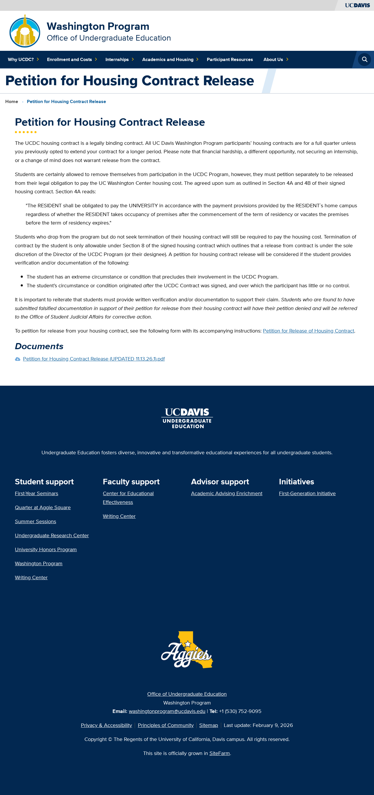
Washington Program (98, 26)
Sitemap (208, 725)
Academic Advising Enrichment (226, 493)
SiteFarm (219, 753)
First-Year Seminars (36, 493)
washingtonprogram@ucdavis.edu (167, 711)
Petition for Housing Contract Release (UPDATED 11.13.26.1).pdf (94, 359)
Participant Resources (230, 59)
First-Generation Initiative (307, 493)
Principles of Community (166, 725)
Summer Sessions (35, 521)
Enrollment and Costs (69, 59)
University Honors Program (46, 549)
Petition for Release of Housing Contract (308, 331)
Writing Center (31, 577)
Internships (117, 59)
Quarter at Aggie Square (43, 507)
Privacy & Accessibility (106, 725)
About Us (273, 59)
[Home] (25, 30)
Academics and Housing (167, 59)
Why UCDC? (21, 59)
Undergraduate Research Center (52, 535)
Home (11, 101)
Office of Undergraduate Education (187, 694)
